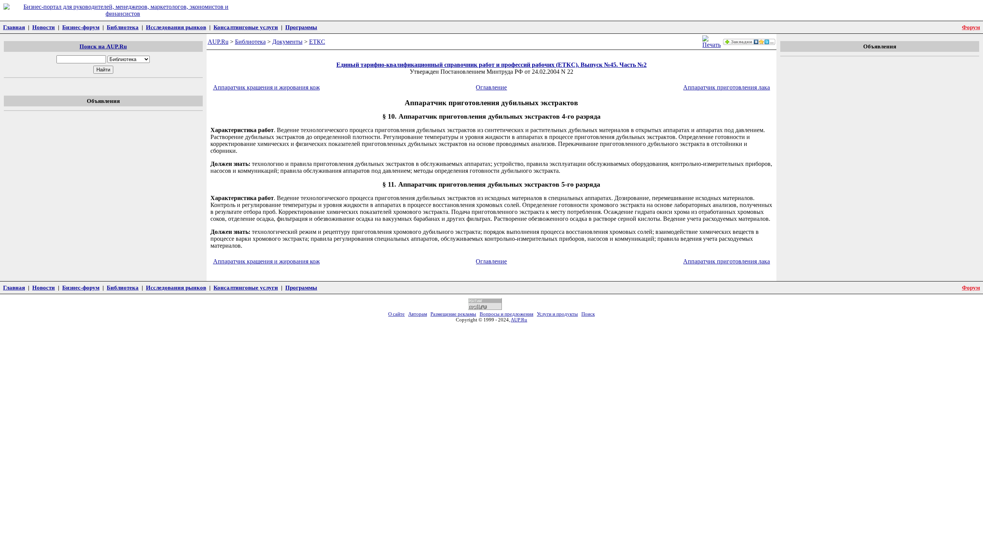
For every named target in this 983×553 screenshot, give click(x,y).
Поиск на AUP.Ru (103, 46)
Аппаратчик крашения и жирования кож (266, 87)
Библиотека (123, 27)
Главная (14, 27)
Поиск (588, 314)
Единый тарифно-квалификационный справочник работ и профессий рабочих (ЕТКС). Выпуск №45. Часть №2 (491, 64)
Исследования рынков (176, 27)
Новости (43, 27)
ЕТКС (317, 41)
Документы (287, 41)
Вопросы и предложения (506, 314)
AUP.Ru (218, 41)
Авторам (417, 314)
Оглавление (491, 87)
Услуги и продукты (557, 314)
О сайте (396, 314)
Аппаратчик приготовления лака (726, 87)
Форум (971, 27)
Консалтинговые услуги (245, 27)
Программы (301, 27)
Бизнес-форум (80, 27)
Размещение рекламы (453, 314)
